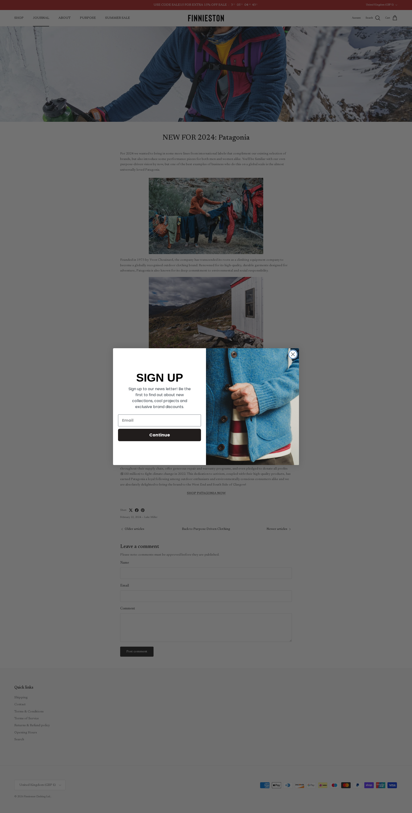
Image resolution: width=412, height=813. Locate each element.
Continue (159, 435)
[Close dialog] (293, 354)
